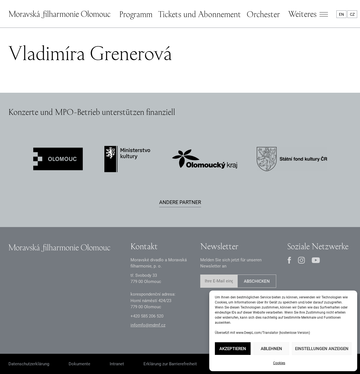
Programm (135, 14)
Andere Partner (180, 202)
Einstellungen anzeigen (321, 348)
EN (341, 14)
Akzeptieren (232, 348)
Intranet (117, 363)
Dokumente (79, 363)
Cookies (279, 363)
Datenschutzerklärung (28, 363)
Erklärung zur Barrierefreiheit (170, 363)
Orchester (263, 14)
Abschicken (257, 281)
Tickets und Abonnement (199, 14)
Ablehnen (271, 348)
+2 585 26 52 (146, 316)
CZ (352, 14)
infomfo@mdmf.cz (147, 325)
